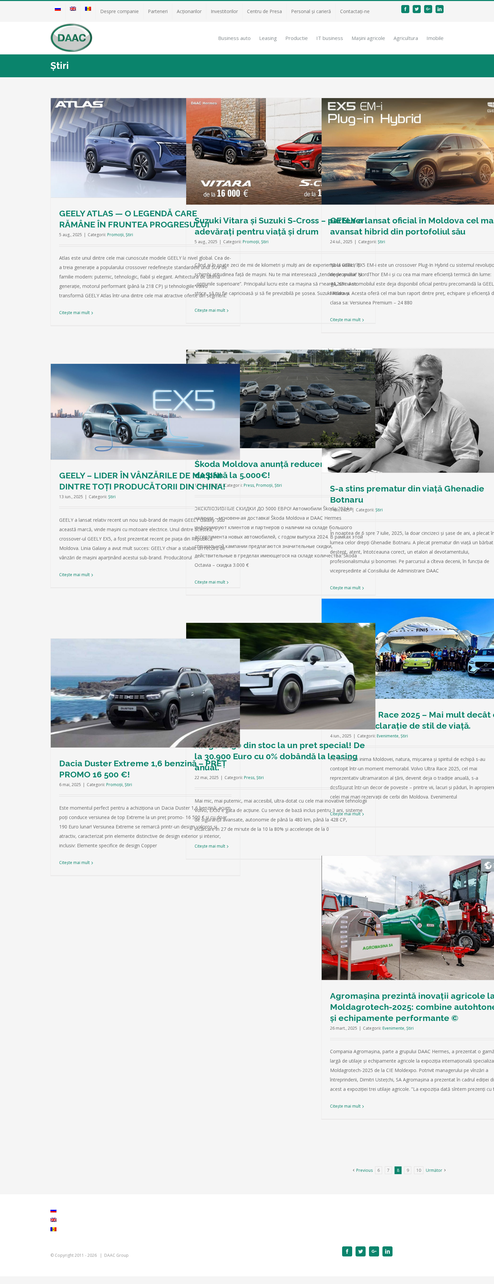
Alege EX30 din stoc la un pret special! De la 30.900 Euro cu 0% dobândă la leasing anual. (280, 756)
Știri (129, 235)
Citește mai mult (74, 312)
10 (418, 1170)
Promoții (115, 235)
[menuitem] (57, 11)
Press (249, 485)
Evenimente (388, 736)
